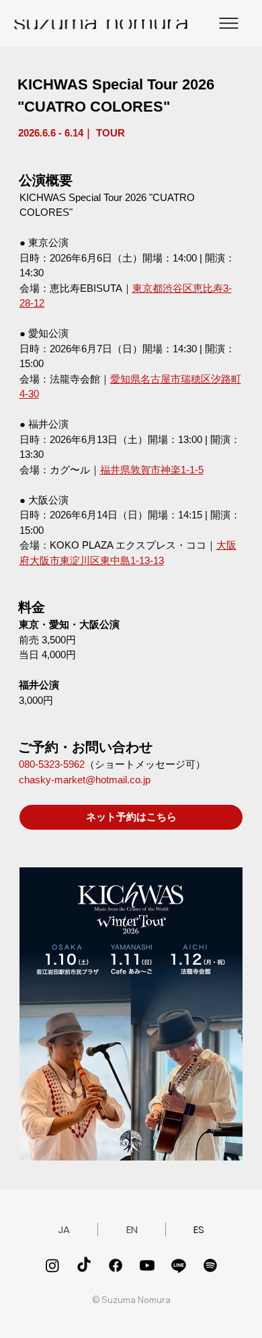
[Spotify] (210, 1265)
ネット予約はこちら (131, 816)
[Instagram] (52, 1265)
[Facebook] (115, 1265)
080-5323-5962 (52, 764)
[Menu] (228, 23)
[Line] (178, 1265)
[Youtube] (147, 1265)
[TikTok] (84, 1265)
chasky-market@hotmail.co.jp (84, 779)
